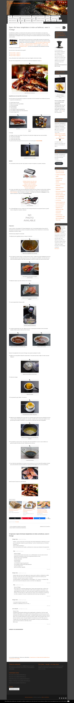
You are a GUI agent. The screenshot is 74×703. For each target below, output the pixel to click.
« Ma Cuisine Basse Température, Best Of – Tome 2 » (35, 43)
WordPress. (47, 697)
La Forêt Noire (58, 200)
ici (41, 60)
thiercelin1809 (39, 140)
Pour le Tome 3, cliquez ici (15, 55)
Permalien (17, 521)
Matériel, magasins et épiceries (38, 20)
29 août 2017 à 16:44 (22, 599)
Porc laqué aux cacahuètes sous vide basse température (15, 510)
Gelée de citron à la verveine (45, 526)
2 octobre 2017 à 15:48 (22, 608)
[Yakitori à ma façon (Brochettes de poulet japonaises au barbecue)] (29, 504)
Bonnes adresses (55, 18)
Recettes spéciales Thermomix (38, 16)
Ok (68, 701)
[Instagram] (65, 2)
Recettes (47, 16)
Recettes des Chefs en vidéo (14, 18)
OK (64, 27)
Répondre (48, 549)
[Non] (72, 701)
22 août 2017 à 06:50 (19, 551)
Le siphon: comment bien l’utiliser (43, 18)
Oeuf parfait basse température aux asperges (59, 180)
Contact (59, 20)
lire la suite (57, 248)
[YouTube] (63, 2)
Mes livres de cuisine (55, 16)
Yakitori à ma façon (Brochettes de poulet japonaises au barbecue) (29, 510)
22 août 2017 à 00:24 (22, 539)
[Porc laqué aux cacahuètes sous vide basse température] (15, 504)
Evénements (28, 20)
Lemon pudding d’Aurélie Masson (19, 674)
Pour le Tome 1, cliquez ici (15, 52)
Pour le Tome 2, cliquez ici (15, 54)
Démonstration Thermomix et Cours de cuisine (22, 16)
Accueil (10, 16)
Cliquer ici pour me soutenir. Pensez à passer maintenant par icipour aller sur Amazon (60, 136)
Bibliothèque (21, 20)
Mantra (43, 697)
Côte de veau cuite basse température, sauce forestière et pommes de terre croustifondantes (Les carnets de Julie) (60, 195)
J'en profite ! (59, 163)
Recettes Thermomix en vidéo (14, 22)
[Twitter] (61, 2)
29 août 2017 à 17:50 (19, 584)
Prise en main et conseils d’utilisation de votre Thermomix (32, 22)
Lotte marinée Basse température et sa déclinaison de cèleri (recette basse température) (60, 209)
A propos (53, 20)
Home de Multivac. (14, 192)
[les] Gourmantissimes (19, 3)
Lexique (48, 20)
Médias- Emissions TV (12, 20)
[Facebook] (59, 2)
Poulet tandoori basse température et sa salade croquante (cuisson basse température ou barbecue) (42, 511)
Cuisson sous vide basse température (28, 18)
